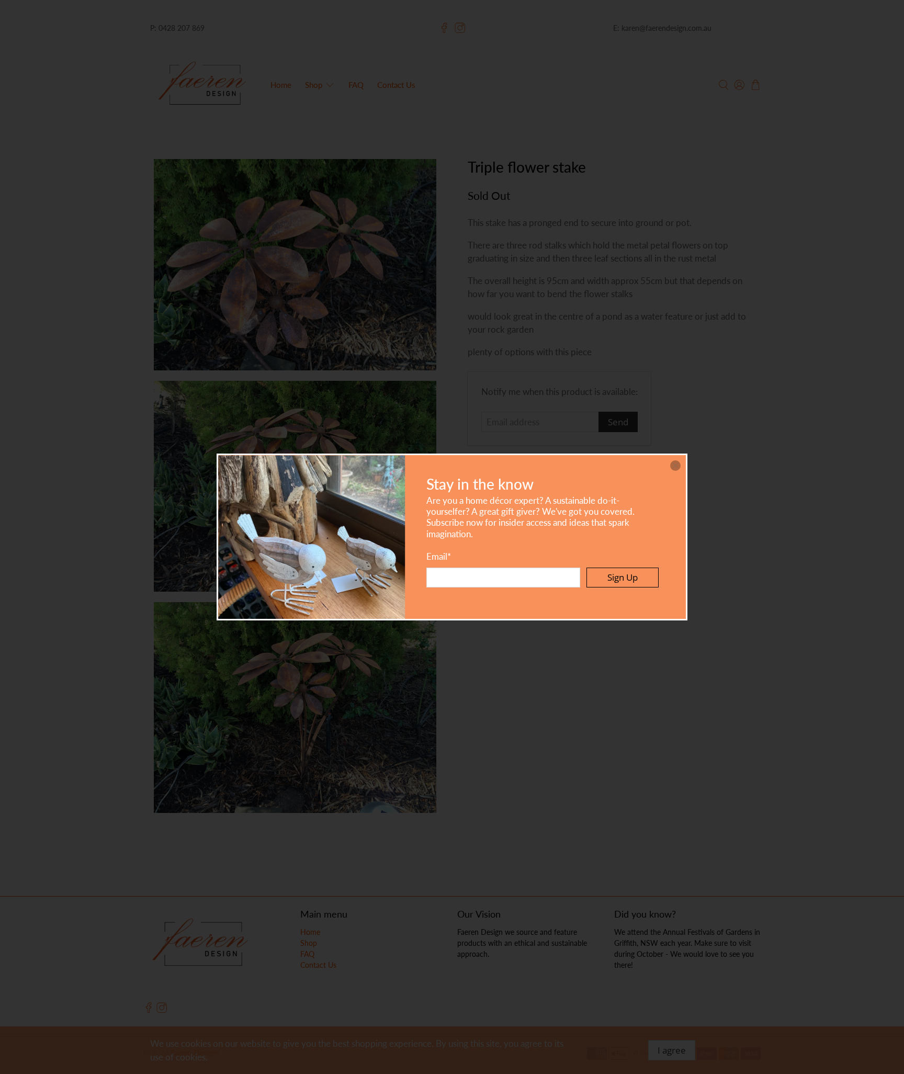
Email (438, 556)
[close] (675, 465)
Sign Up (622, 577)
